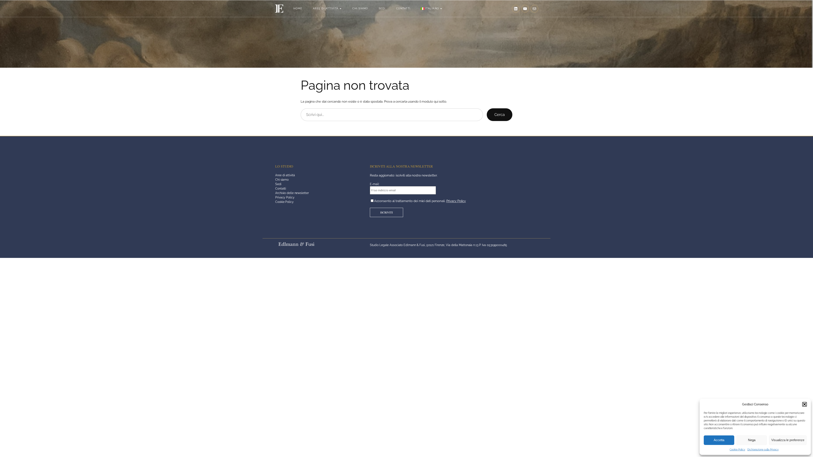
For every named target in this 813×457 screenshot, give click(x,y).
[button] (804, 404)
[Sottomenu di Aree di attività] (340, 8)
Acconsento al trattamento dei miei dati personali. (420, 201)
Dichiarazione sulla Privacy (762, 449)
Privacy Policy (456, 201)
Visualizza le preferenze (787, 440)
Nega (751, 440)
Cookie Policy (737, 449)
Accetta (719, 440)
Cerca (499, 114)
